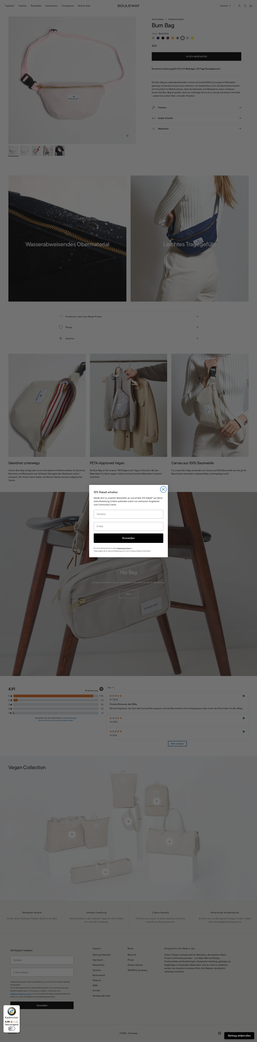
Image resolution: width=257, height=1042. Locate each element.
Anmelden (128, 538)
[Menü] (18, 1007)
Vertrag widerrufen (239, 1036)
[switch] (11, 1029)
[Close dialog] (163, 489)
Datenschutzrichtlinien (123, 548)
